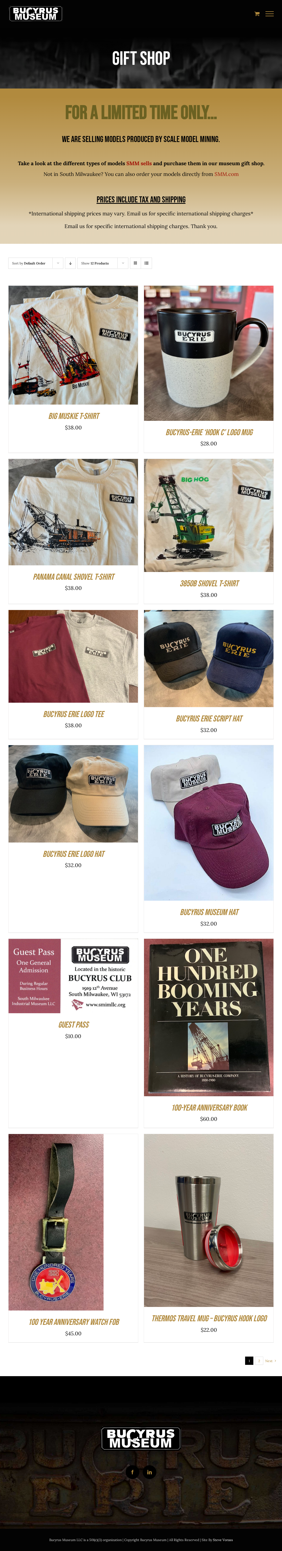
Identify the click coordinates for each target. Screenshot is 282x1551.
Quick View (94, 347)
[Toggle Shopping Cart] (257, 14)
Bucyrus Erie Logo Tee (73, 714)
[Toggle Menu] (270, 13)
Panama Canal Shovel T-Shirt (73, 577)
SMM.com (227, 174)
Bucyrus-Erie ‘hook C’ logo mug (209, 432)
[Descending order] (70, 263)
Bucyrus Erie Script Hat (209, 719)
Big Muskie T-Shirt (73, 416)
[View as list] (146, 263)
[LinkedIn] (149, 1472)
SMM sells (139, 163)
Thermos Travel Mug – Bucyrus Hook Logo (208, 1319)
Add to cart (192, 355)
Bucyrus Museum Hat (209, 912)
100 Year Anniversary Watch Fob (73, 1322)
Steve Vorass (223, 1540)
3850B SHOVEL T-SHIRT (209, 584)
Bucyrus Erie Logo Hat (73, 854)
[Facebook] (132, 1472)
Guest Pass (73, 1025)
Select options (57, 347)
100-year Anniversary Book (209, 1108)
